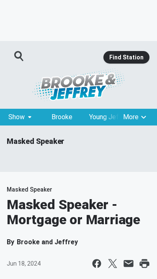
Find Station (126, 57)
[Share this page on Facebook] (97, 263)
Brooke (61, 117)
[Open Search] (19, 56)
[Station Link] (78, 84)
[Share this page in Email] (128, 263)
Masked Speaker (35, 141)
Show (16, 117)
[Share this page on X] (112, 263)
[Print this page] (144, 263)
